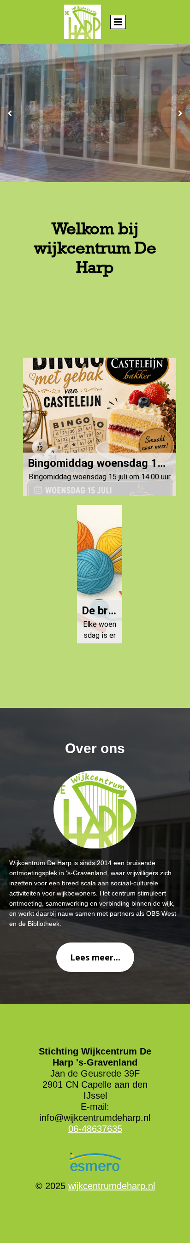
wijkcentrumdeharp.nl (111, 1186)
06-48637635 (95, 1129)
